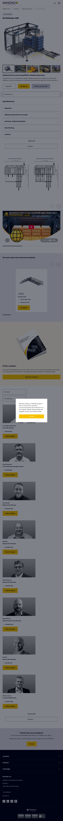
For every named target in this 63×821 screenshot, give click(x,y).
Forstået (31, 416)
